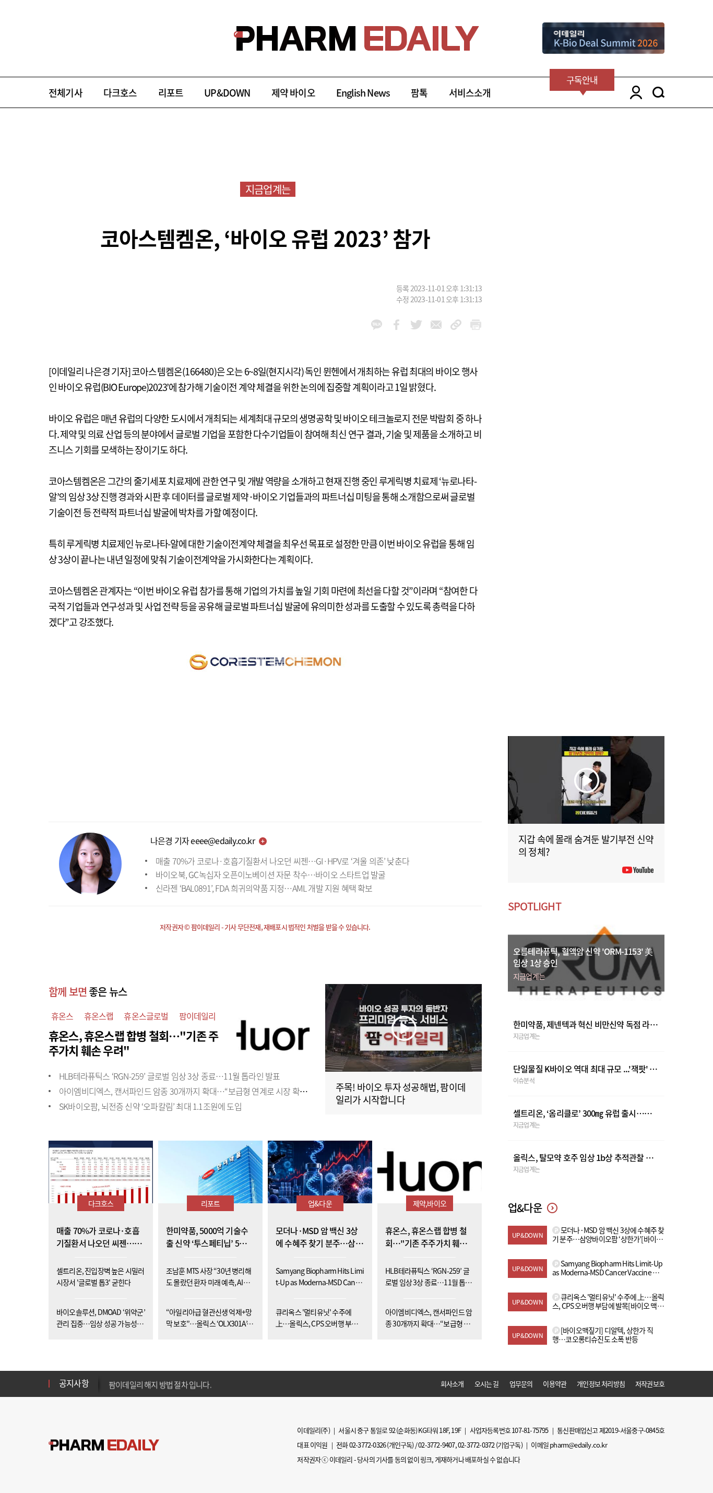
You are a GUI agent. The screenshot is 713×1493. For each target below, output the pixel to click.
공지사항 (74, 1383)
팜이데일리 (197, 1016)
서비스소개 (470, 93)
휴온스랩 (99, 1016)
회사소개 (452, 1384)
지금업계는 (267, 189)
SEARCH (658, 92)
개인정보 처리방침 (601, 1384)
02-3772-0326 (367, 1445)
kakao (377, 324)
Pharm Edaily (104, 1445)
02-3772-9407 (436, 1445)
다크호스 (120, 93)
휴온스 (62, 1016)
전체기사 (65, 93)
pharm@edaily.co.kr (578, 1445)
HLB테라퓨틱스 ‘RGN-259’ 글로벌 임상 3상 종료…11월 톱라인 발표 (169, 1076)
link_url (456, 324)
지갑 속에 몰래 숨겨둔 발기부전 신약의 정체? (585, 845)
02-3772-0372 (476, 1445)
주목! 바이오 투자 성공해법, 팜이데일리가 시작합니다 (401, 1093)
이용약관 (554, 1384)
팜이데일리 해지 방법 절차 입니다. (160, 1383)
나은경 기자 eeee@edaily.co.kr (202, 840)
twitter (416, 324)
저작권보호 (649, 1384)
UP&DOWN (227, 93)
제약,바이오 (429, 1203)
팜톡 (419, 93)
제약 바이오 (293, 93)
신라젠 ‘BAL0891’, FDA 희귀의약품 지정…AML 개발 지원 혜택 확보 (264, 888)
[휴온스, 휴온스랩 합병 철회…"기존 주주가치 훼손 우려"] (273, 1034)
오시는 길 (486, 1384)
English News (363, 93)
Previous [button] (112, 1377)
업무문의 (521, 1384)
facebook (396, 324)
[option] (191, 1383)
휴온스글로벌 (146, 1016)
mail (436, 324)
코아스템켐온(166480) (174, 371)
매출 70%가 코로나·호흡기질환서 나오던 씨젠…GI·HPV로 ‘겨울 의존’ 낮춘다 (282, 861)
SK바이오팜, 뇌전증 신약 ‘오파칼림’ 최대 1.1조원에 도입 (150, 1106)
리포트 (171, 93)
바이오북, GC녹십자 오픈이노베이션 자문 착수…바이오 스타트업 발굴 (270, 874)
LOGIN (633, 92)
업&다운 (320, 1203)
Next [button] (112, 1389)
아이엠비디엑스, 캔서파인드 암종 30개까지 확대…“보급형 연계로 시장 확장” (184, 1091)
